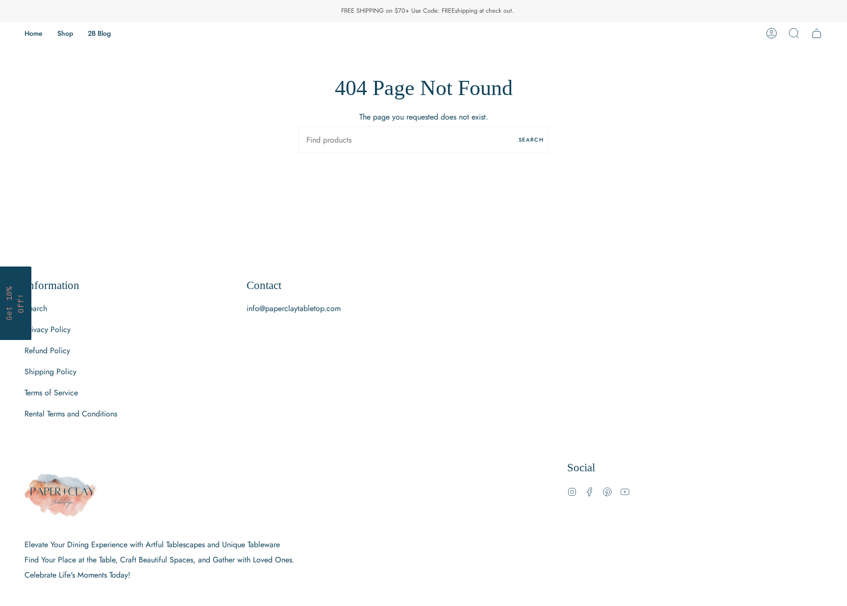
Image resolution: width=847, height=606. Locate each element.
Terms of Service (51, 392)
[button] (65, 33)
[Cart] (816, 33)
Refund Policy (47, 350)
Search (531, 140)
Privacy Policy (48, 329)
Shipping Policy (50, 371)
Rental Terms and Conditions (71, 413)
